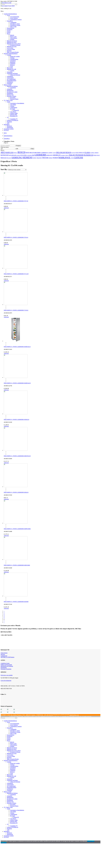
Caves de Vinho (11, 756)
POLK (95, 155)
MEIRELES (57, 155)
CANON (54, 152)
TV (8, 824)
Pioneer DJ (16, 817)
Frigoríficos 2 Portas (15, 732)
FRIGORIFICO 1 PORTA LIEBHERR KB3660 (16, 601)
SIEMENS (27, 157)
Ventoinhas (9, 779)
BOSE (27, 152)
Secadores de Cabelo (12, 798)
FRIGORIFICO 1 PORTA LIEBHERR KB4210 (16, 492)
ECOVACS (73, 152)
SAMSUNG (17, 157)
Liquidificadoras (14, 766)
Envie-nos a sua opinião (7, 675)
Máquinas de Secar (11, 749)
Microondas (10, 774)
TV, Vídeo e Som (8, 807)
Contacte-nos (4, 655)
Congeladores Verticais (16, 726)
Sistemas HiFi (13, 821)
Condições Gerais (5, 663)
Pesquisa (18, 145)
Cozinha (9, 762)
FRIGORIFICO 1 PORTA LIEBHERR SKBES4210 (17, 383)
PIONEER (79, 155)
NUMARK (63, 155)
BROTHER (37, 152)
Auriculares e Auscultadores (17, 810)
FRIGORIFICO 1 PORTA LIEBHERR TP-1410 (16, 274)
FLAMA (87, 152)
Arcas (8, 722)
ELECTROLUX (80, 152)
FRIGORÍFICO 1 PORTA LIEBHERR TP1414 (16, 237)
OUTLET (6, 837)
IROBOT (96, 152)
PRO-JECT (9, 157)
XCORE (72, 157)
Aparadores (13, 794)
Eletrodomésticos (8, 135)
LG (33, 155)
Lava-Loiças (10, 754)
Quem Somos (4, 653)
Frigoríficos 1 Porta (15, 730)
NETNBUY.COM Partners (7, 657)
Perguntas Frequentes (6, 669)
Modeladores (10, 797)
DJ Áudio (12, 815)
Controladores (13, 814)
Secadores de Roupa (15, 752)
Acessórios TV (14, 825)
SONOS (34, 157)
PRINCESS (4, 158)
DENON (68, 152)
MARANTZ (49, 155)
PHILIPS (72, 155)
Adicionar (6, 207)
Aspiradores (10, 783)
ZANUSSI (78, 157)
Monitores (9, 833)
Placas (8, 740)
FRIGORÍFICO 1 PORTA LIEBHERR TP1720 (16, 201)
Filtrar (32, 148)
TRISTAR (45, 158)
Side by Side (13, 733)
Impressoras (10, 834)
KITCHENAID (12, 155)
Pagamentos (4, 667)
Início (5, 133)
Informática (6, 831)
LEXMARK (29, 155)
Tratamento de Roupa (12, 780)
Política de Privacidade (6, 664)
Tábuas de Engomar (15, 781)
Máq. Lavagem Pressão (13, 759)
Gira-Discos (13, 818)
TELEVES (39, 157)
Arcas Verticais (14, 725)
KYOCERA (23, 155)
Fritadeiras (12, 770)
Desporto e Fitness (11, 803)
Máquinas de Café (11, 776)
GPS (8, 830)
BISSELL (15, 152)
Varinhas (12, 764)
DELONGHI (60, 152)
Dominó (12, 746)
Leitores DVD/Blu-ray (12, 827)
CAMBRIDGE (44, 152)
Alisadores (9, 796)
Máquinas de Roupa (12, 747)
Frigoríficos (7, 138)
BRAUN (31, 152)
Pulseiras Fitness (14, 806)
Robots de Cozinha (15, 763)
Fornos (8, 739)
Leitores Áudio (14, 820)
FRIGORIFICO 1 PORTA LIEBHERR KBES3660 (17, 565)
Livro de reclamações (6, 680)
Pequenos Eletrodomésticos (10, 760)
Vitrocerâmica (13, 745)
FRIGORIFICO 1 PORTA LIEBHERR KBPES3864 (17, 528)
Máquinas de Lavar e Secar (14, 750)
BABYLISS (9, 152)
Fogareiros (9, 790)
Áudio (8, 808)
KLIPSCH (18, 155)
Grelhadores (10, 789)
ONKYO (67, 155)
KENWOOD (5, 155)
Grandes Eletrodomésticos (10, 720)
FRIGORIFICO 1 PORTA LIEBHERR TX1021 (16, 310)
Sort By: (4, 169)
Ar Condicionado (11, 786)
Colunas (12, 813)
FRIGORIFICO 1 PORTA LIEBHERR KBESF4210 (17, 456)
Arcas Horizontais (14, 723)
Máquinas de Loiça (11, 753)
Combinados (13, 729)
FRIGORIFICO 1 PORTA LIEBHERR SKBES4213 (17, 346)
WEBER (55, 158)
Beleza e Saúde (7, 791)
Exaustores (9, 736)
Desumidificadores (11, 787)
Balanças (12, 771)
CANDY (50, 152)
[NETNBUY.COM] (6, 2)
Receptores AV (14, 823)
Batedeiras (12, 769)
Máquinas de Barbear (12, 793)
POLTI (98, 155)
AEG (3, 152)
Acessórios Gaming (9, 835)
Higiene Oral (10, 801)
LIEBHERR (40, 155)
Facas (11, 773)
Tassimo (12, 777)
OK (88, 841)
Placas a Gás (13, 743)
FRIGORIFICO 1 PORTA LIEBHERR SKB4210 (16, 419)
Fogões (9, 737)
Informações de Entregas (7, 666)
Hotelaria (9, 757)
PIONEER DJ (88, 155)
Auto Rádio (13, 811)
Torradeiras (13, 767)
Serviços (3, 654)
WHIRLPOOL (64, 157)
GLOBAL (92, 152)
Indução (12, 742)
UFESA (50, 157)
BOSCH (21, 152)
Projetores (9, 828)
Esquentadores (10, 735)
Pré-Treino (12, 804)
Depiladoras (10, 800)
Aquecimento (10, 784)
